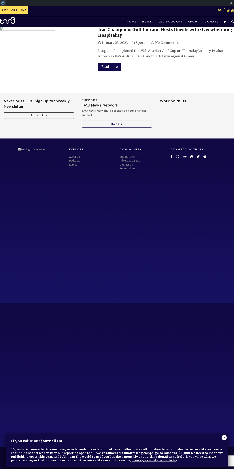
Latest (73, 164)
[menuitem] (3, 3)
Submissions (127, 168)
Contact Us (126, 164)
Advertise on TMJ (130, 160)
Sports (141, 43)
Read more (109, 67)
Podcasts (74, 160)
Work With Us (173, 100)
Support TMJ (127, 156)
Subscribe (39, 115)
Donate (117, 124)
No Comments (167, 43)
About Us (74, 156)
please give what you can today (154, 460)
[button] (225, 22)
